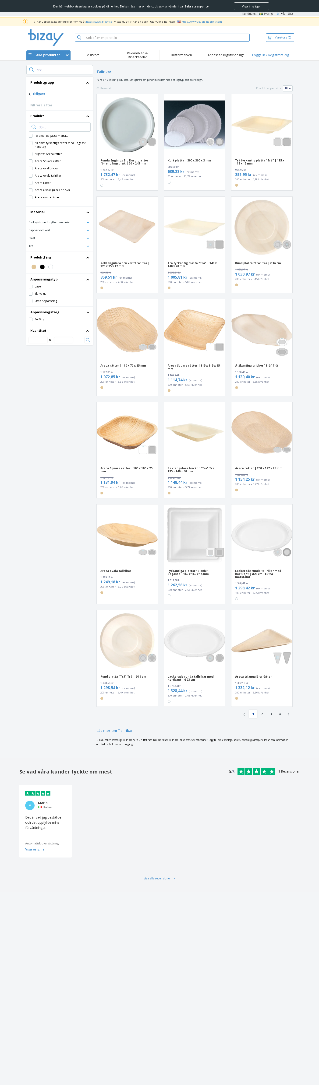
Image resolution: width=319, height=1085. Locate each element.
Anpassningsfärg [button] (45, 312)
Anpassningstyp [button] (44, 279)
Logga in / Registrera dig (270, 55)
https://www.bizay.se (99, 21)
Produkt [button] (37, 116)
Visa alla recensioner (157, 878)
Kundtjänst (249, 14)
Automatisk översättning (42, 843)
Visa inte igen (252, 6)
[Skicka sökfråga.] (31, 69)
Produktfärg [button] (40, 257)
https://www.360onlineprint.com (201, 21)
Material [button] (37, 212)
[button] (60, 222)
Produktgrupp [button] (42, 82)
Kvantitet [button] (38, 330)
